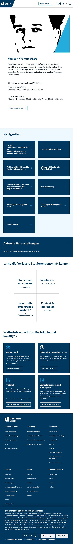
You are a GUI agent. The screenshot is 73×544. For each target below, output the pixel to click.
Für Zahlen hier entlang (49, 404)
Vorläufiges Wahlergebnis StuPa (51, 206)
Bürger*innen (53, 474)
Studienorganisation (11, 440)
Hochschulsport (9, 483)
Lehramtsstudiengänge (12, 436)
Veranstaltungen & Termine (13, 487)
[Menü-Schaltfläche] (66, 3)
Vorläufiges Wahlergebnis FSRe (17, 206)
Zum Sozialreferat (48, 284)
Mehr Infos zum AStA (16, 108)
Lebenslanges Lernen (11, 448)
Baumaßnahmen (10, 495)
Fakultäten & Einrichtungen (57, 436)
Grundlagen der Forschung (35, 444)
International (53, 440)
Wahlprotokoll (12, 224)
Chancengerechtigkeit (55, 452)
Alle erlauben (62, 536)
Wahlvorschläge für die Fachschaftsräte (50, 168)
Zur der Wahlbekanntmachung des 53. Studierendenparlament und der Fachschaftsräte (17, 149)
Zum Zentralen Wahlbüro (51, 149)
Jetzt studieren (44, 3)
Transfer (51, 444)
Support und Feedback (33, 487)
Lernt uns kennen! (13, 368)
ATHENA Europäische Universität (55, 457)
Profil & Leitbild (53, 431)
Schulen (51, 479)
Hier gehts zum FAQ (48, 368)
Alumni (51, 483)
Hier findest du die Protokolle (17, 404)
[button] (63, 3)
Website (29, 495)
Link (26, 391)
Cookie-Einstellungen (30, 536)
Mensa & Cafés (9, 479)
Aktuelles (29, 483)
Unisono (29, 474)
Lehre (6, 444)
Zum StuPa (26, 287)
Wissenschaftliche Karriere (35, 436)
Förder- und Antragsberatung (36, 440)
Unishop (51, 487)
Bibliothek (8, 474)
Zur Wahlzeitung (47, 187)
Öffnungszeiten (9, 504)
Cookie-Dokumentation (46, 539)
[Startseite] (12, 419)
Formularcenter (31, 479)
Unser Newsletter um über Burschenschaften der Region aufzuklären (18, 187)
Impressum (30, 539)
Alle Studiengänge (10, 431)
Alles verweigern (47, 536)
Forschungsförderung (33, 431)
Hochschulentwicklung (55, 463)
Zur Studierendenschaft (26, 315)
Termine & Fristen (32, 491)
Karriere (51, 448)
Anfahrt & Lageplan (11, 491)
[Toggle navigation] (70, 4)
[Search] (57, 3)
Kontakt (48, 310)
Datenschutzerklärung (14, 539)
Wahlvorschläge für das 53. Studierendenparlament (18, 168)
